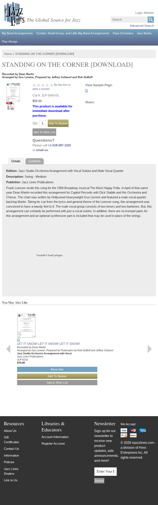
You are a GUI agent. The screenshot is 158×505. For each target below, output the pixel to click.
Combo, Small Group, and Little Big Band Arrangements (72, 33)
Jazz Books (144, 33)
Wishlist (149, 12)
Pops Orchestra (123, 33)
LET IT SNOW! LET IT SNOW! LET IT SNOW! (48, 343)
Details (16, 161)
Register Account (53, 443)
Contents (34, 161)
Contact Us (11, 448)
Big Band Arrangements (17, 33)
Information (11, 455)
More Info (57, 369)
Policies (9, 462)
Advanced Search (142, 25)
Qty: (35, 123)
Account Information (55, 437)
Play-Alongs (9, 41)
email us (42, 150)
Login (139, 12)
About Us (10, 430)
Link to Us (10, 480)
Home (8, 53)
